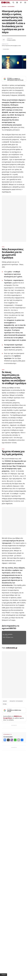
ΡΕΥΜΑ (5, 704)
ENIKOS (5, 2)
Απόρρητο (4, 974)
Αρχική (4, 6)
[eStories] (20, 2)
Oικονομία (11, 6)
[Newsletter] (17, 2)
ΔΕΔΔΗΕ (5, 701)
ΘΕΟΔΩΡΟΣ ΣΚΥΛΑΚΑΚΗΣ (16, 701)
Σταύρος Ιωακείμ (11, 40)
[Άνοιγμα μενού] (25, 2)
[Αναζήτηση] (13, 2)
